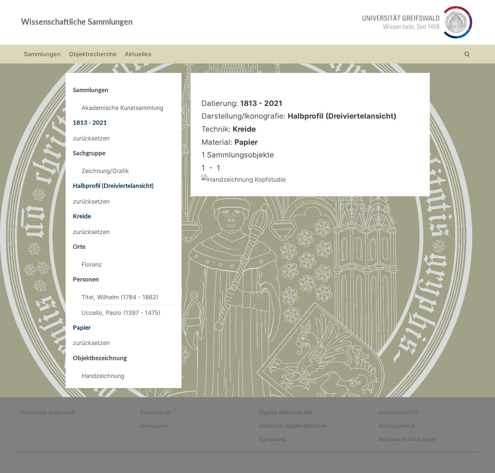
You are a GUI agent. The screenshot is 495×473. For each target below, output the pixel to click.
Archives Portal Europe (407, 439)
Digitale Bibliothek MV (285, 412)
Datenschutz (155, 412)
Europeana (272, 439)
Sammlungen (42, 54)
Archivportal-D (397, 426)
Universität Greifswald (48, 412)
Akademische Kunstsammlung (122, 107)
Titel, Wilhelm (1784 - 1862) (120, 297)
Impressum (154, 426)
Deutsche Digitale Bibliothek (293, 426)
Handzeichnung (103, 375)
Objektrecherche (93, 54)
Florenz (92, 264)
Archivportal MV (399, 412)
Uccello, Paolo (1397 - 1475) (121, 312)
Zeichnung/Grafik (105, 170)
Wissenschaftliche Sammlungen (77, 22)
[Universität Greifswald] (343, 22)
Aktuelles (138, 54)
